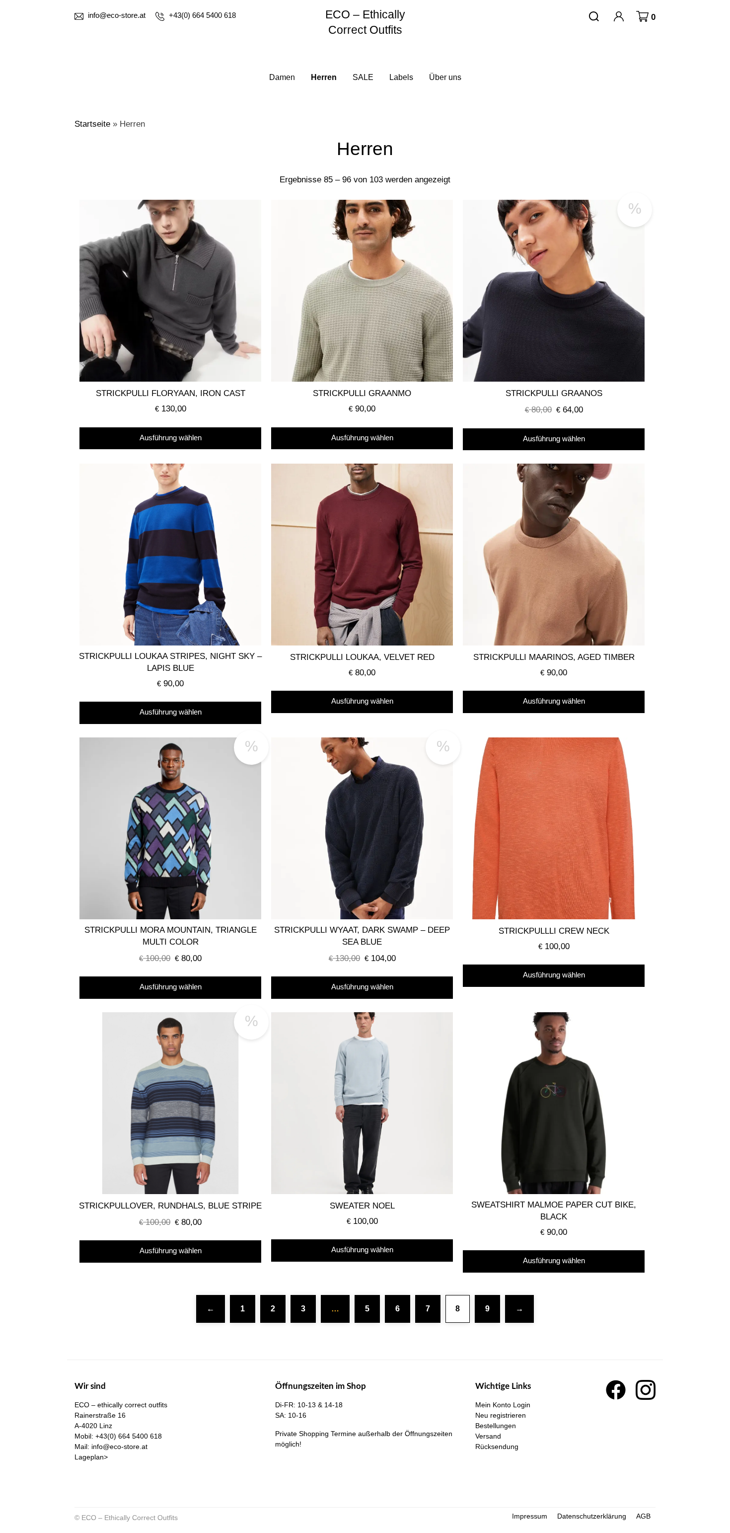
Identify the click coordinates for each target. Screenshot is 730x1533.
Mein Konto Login (502, 1405)
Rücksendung (496, 1447)
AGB (643, 1516)
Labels (401, 77)
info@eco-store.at (119, 1447)
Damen (282, 77)
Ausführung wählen (171, 437)
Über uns (445, 77)
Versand (488, 1436)
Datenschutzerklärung (591, 1516)
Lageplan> (91, 1457)
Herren (324, 77)
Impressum (529, 1516)
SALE (363, 77)
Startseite (92, 124)
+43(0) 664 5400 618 (128, 1436)
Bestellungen (495, 1426)
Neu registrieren (500, 1415)
